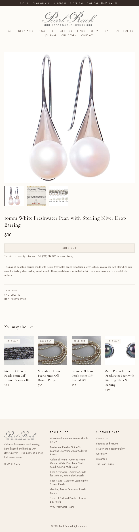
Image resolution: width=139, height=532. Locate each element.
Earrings (65, 31)
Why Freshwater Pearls (62, 507)
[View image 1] (14, 196)
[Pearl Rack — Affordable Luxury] (69, 18)
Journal (50, 35)
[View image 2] (36, 196)
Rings (81, 31)
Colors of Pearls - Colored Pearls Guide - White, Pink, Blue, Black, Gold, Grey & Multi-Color (67, 463)
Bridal (95, 31)
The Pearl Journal (105, 464)
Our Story (69, 35)
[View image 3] (58, 196)
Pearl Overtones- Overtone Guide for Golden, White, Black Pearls (68, 473)
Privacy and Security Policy (110, 448)
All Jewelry (125, 31)
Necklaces (26, 31)
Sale (108, 31)
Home (9, 31)
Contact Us (102, 438)
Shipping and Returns (107, 443)
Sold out (69, 248)
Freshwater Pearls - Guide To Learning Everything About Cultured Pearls (68, 450)
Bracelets (46, 31)
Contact (87, 35)
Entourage (101, 459)
